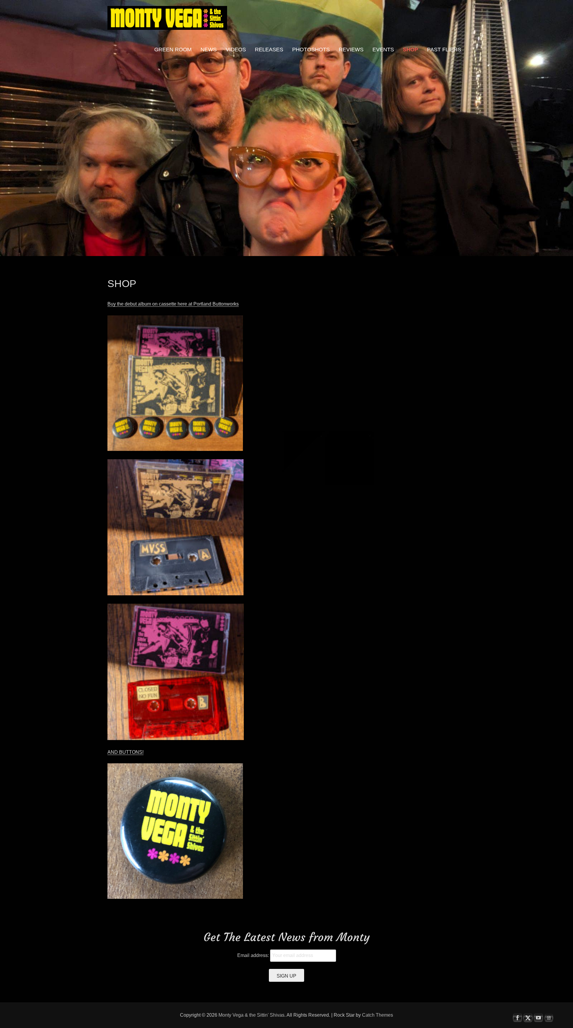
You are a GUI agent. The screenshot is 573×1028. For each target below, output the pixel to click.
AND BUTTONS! (125, 752)
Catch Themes (377, 1015)
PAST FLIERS (444, 50)
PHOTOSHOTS (311, 50)
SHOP (410, 50)
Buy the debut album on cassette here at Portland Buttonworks (173, 303)
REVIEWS (351, 50)
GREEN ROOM (173, 50)
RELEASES (269, 50)
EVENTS (383, 50)
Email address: (253, 955)
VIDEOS (236, 50)
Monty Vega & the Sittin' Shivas (251, 1015)
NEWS (209, 50)
